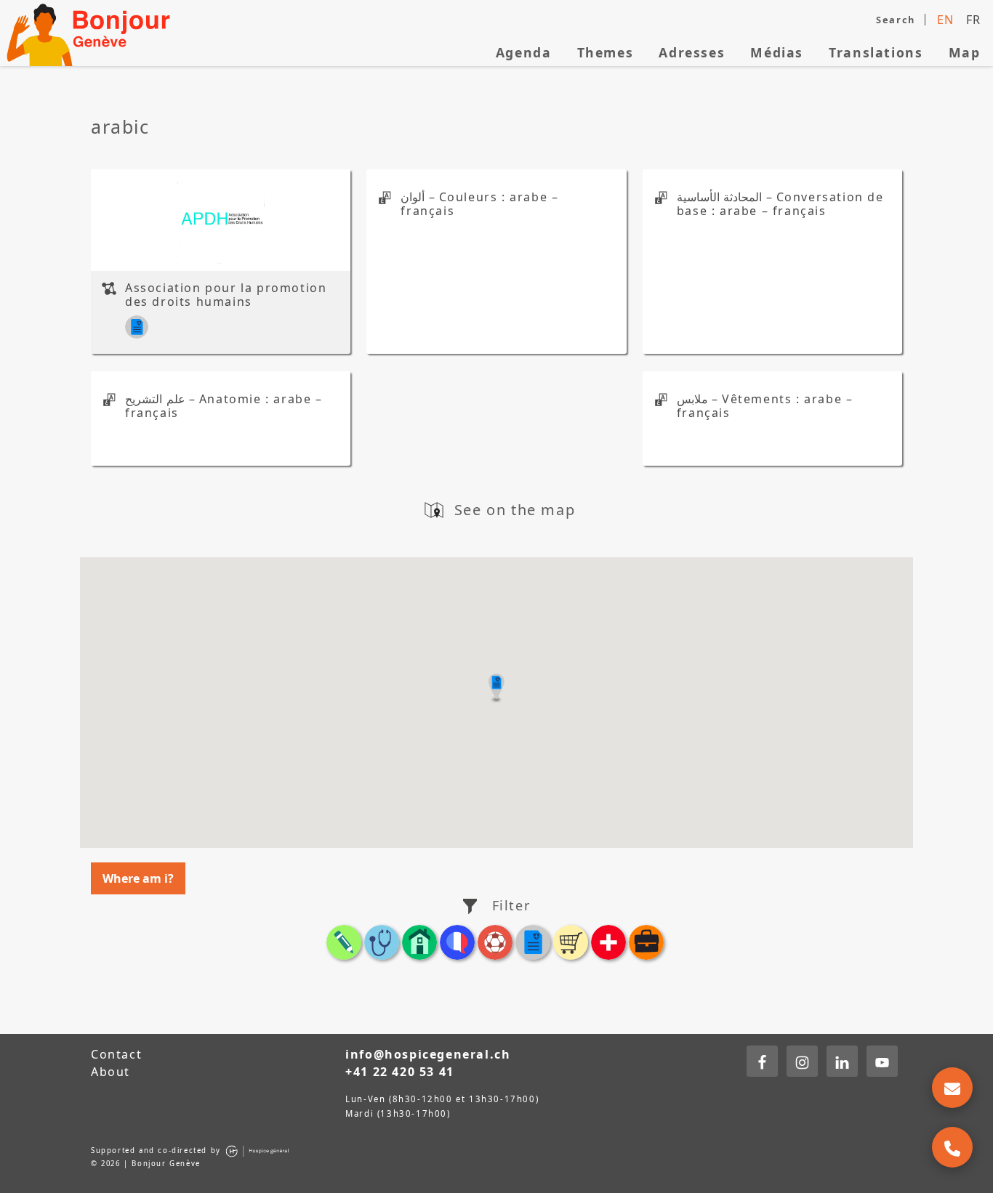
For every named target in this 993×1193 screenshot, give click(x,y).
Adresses (692, 52)
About (110, 1072)
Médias (776, 52)
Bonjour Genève (91, 33)
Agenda (524, 52)
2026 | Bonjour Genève (151, 1163)
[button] (496, 688)
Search (895, 19)
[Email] (952, 1087)
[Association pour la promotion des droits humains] (221, 220)
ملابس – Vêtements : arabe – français (765, 405)
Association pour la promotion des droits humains (225, 294)
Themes (605, 52)
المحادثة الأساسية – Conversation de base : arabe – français (780, 203)
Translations (875, 52)
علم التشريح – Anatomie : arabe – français (224, 405)
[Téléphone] (952, 1147)
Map (965, 52)
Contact (116, 1054)
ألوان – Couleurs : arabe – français (479, 203)
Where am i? (138, 878)
